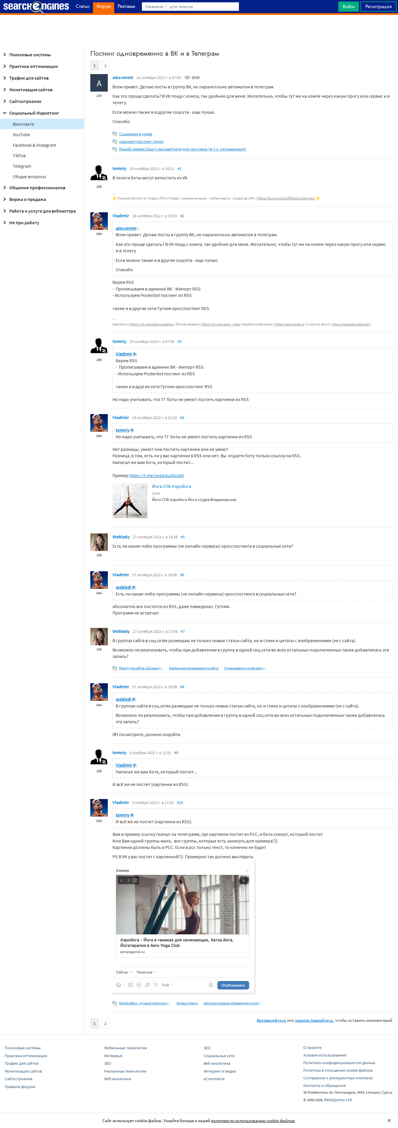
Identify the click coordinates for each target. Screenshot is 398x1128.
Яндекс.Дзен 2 (187, 1003)
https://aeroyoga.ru (289, 324)
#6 (182, 574)
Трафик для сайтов (29, 78)
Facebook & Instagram (34, 145)
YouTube (21, 134)
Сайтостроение (25, 101)
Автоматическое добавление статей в (233, 1003)
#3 (179, 341)
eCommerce (214, 1078)
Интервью (113, 1055)
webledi (123, 587)
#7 (183, 631)
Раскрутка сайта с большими (141, 668)
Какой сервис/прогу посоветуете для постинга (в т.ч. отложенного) (182, 149)
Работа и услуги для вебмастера (42, 211)
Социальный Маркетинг (34, 113)
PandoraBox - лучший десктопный (145, 1003)
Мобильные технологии (125, 1047)
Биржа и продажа (27, 199)
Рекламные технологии (125, 1071)
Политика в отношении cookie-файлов (337, 1070)
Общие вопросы (29, 176)
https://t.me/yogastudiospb (156, 475)
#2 (182, 215)
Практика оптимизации (33, 66)
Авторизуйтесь (271, 1020)
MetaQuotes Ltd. (338, 1099)
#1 (179, 168)
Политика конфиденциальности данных (339, 1062)
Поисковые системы (30, 54)
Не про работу (24, 222)
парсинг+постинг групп (141, 141)
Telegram (22, 166)
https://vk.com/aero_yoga (220, 324)
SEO (107, 1063)
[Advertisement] (199, 29)
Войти (349, 6)
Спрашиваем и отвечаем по (245, 668)
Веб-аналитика (117, 1078)
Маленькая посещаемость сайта (194, 668)
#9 (176, 752)
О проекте (312, 1047)
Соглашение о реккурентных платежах (338, 1077)
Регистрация (378, 6)
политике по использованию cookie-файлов (253, 1120)
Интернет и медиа (220, 1071)
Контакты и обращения (324, 1085)
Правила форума (20, 1086)
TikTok (19, 155)
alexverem (122, 77)
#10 (180, 802)
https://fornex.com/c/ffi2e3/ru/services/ (286, 198)
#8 (182, 686)
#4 (182, 417)
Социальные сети (219, 1055)
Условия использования (324, 1055)
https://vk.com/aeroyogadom (152, 324)
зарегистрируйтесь (314, 1020)
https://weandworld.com (350, 324)
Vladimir (120, 215)
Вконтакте (23, 124)
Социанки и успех (135, 133)
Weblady (121, 537)
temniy (119, 168)
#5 (183, 537)
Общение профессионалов (37, 187)
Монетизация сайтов (30, 89)
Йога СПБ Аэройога (171, 486)
